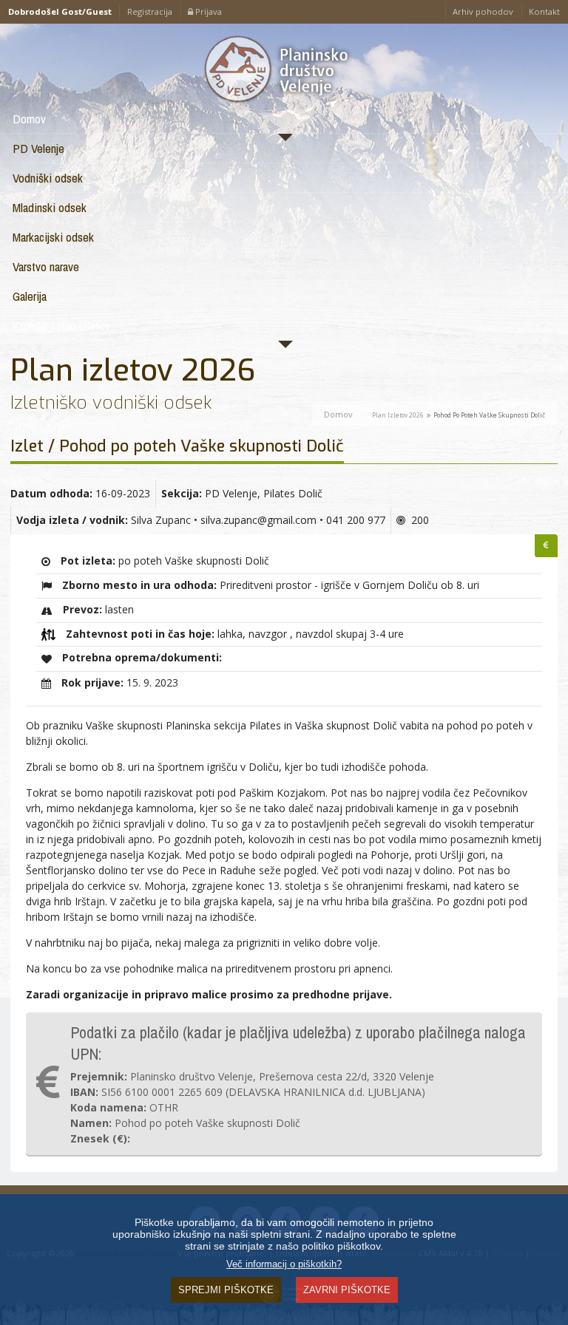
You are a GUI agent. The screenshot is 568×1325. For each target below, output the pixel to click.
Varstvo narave (46, 266)
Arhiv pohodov (483, 11)
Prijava (207, 11)
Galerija (30, 295)
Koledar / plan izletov (61, 325)
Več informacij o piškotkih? (284, 1264)
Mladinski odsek (50, 207)
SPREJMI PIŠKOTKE (226, 1289)
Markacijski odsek (53, 236)
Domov (29, 118)
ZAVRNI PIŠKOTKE (346, 1289)
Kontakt (544, 11)
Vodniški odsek (48, 177)
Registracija (149, 11)
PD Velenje (38, 148)
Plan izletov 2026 (398, 415)
